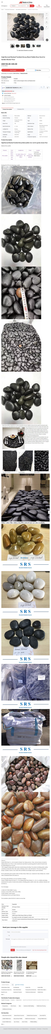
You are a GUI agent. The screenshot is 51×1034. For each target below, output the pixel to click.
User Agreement (33, 1028)
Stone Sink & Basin (17, 989)
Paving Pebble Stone (42, 1018)
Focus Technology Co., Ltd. (17, 1028)
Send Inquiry (13, 70)
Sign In (3, 103)
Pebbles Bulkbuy (33, 1021)
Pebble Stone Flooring (41, 1006)
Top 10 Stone (16, 1021)
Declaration (39, 1028)
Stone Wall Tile (43, 1015)
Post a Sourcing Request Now (39, 950)
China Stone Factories (6, 1015)
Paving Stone (5, 1006)
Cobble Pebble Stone (6, 1018)
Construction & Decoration (9, 9)
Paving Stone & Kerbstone (31, 989)
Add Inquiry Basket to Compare (25, 50)
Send (13, 950)
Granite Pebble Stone (6, 1021)
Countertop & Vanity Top (6, 989)
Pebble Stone (40, 992)
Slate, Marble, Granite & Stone (21, 9)
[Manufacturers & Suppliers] (25, 2)
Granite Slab (40, 987)
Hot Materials (16, 987)
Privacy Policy (45, 1028)
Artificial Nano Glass (5, 987)
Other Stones (13, 1006)
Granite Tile (28, 987)
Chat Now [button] (38, 70)
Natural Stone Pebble (18, 1018)
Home (2, 9)
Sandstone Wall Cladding (29, 1006)
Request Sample (23, 73)
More (2, 1024)
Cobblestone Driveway (7, 1009)
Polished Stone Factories (32, 1015)
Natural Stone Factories (19, 1015)
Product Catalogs (20, 984)
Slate (20, 1006)
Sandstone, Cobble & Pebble (33, 9)
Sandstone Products (17, 992)
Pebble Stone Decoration (30, 1018)
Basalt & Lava (4, 992)
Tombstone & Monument (31, 992)
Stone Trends (24, 1021)
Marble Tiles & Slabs (42, 989)
